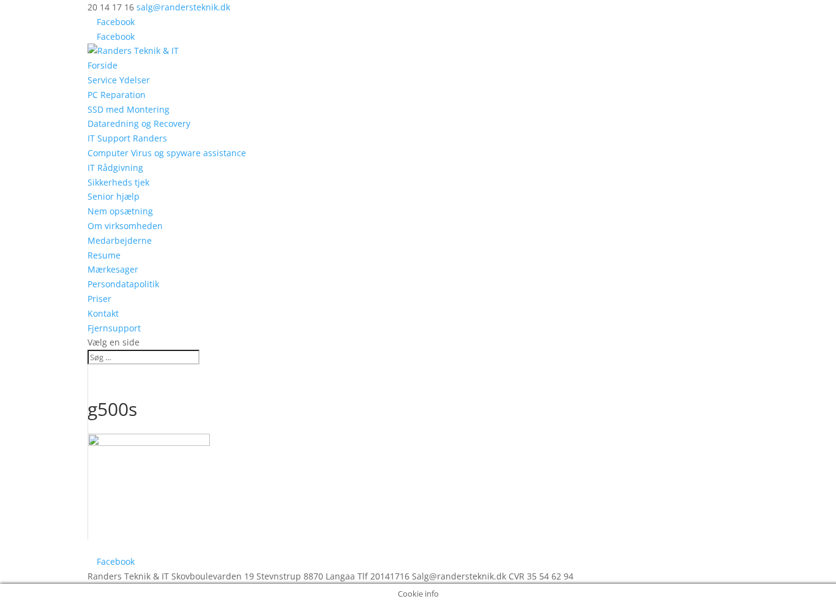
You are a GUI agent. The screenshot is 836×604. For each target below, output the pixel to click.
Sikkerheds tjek (118, 182)
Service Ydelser (119, 80)
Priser (99, 298)
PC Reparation (117, 94)
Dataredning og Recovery (139, 123)
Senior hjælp (114, 196)
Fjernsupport (114, 328)
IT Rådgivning (115, 167)
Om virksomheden (125, 226)
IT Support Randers (127, 138)
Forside (103, 65)
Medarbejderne (120, 240)
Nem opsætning (120, 211)
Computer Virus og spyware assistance (167, 153)
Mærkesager (113, 269)
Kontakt (103, 313)
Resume (104, 255)
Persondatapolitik (123, 284)
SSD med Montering (129, 109)
